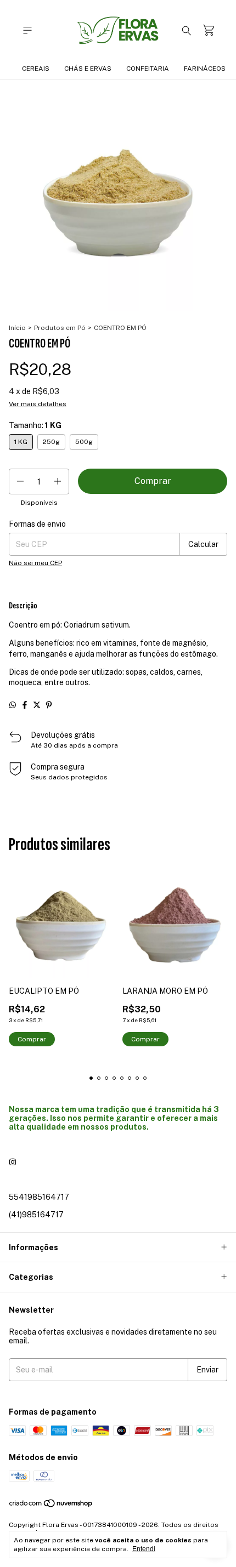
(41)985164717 (36, 1214)
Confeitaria (147, 68)
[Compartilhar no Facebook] (25, 705)
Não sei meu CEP (35, 563)
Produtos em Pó (60, 328)
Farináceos (205, 68)
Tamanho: (35, 425)
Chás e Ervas (87, 68)
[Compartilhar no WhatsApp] (12, 705)
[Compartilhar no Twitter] (37, 705)
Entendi (143, 1549)
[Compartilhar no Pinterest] (49, 705)
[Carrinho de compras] (208, 30)
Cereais (35, 68)
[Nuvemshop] (51, 1505)
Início (17, 328)
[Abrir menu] (27, 30)
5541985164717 (39, 1197)
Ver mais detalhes (37, 404)
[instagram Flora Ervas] (12, 1162)
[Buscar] (186, 30)
